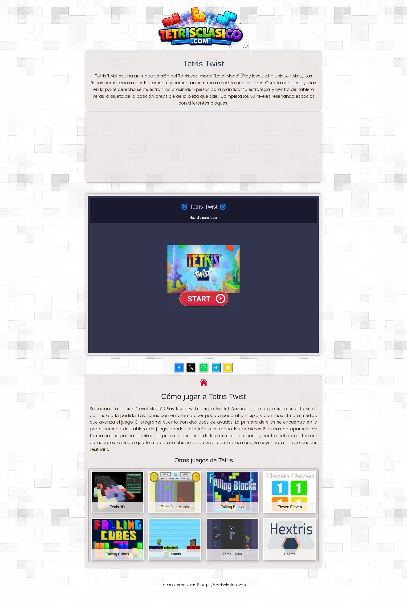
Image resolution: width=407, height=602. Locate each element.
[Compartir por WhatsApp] (203, 367)
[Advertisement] (203, 147)
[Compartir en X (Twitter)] (191, 367)
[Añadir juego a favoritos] (228, 367)
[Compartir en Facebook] (179, 367)
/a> (203, 75)
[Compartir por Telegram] (216, 367)
